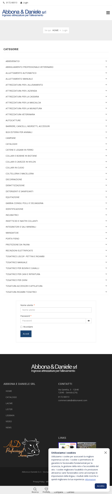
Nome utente (27, 305)
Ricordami (28, 326)
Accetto (100, 486)
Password (26, 316)
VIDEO (9, 421)
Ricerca (35, 492)
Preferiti (46, 492)
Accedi (26, 333)
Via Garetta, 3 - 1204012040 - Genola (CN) (68, 391)
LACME (9, 403)
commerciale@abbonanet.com (72, 400)
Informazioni (90, 479)
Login (25, 2)
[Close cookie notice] (105, 452)
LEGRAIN (10, 415)
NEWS (9, 427)
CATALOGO (11, 397)
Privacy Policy (38, 481)
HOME (55, 30)
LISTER (9, 409)
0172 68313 (11, 2)
